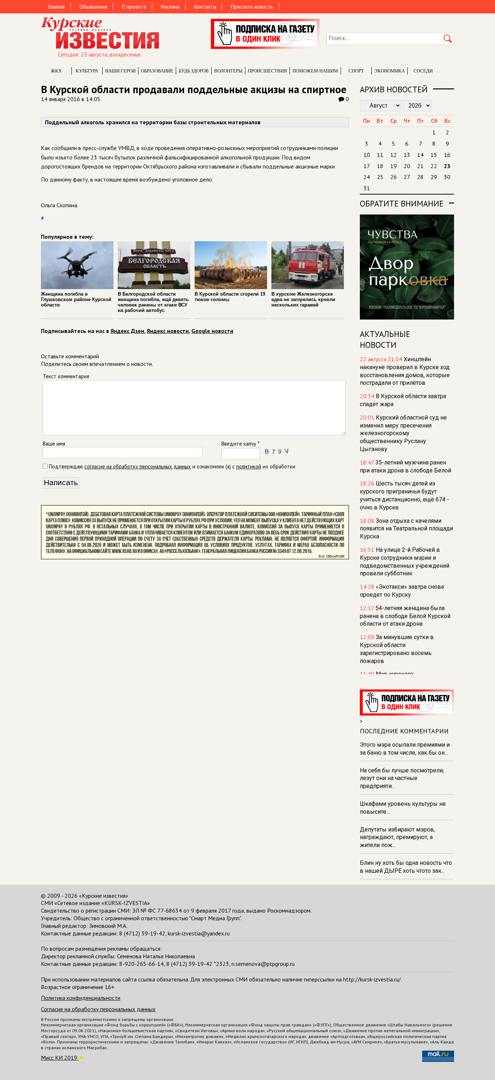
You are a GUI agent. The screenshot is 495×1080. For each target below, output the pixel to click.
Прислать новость (252, 6)
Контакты (205, 6)
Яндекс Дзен (127, 330)
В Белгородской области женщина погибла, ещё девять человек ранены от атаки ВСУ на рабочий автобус (153, 302)
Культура (87, 71)
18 (380, 166)
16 (447, 154)
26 (393, 176)
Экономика (389, 71)
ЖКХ (56, 71)
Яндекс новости (168, 330)
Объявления (93, 6)
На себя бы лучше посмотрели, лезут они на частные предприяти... (402, 778)
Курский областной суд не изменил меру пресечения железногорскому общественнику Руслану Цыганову (403, 433)
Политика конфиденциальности (80, 997)
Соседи (423, 71)
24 (366, 176)
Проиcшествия (267, 71)
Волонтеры (228, 71)
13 (407, 154)
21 (420, 166)
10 (366, 154)
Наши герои (120, 71)
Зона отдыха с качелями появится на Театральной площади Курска (406, 528)
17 (366, 166)
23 (447, 166)
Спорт (356, 71)
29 (433, 176)
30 (447, 176)
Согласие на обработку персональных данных (98, 1009)
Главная (56, 6)
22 (433, 166)
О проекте (134, 6)
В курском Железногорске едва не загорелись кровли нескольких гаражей (303, 299)
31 (366, 188)
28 (420, 176)
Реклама (170, 6)
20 (407, 166)
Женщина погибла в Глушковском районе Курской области (76, 299)
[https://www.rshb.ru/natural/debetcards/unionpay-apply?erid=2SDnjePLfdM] (195, 557)
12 (393, 154)
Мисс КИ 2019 (60, 1057)
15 (433, 154)
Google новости (212, 330)
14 (420, 154)
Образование (157, 71)
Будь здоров (194, 71)
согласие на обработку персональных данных (137, 466)
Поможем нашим (315, 71)
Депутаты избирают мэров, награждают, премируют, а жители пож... (397, 837)
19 (393, 166)
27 (407, 176)
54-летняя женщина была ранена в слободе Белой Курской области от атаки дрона (405, 616)
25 (380, 176)
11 (380, 154)
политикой (248, 466)
